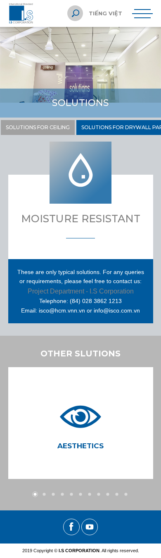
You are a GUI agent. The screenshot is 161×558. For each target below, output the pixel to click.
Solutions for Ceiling (38, 127)
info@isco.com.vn (117, 310)
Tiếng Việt (105, 13)
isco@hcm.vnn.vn (62, 310)
